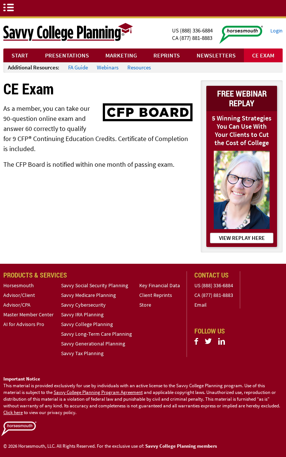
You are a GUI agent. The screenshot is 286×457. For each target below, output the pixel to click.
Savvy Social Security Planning (94, 285)
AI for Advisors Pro (23, 324)
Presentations (67, 55)
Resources (139, 67)
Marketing (121, 55)
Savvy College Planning (87, 324)
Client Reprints (155, 295)
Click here (13, 412)
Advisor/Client (19, 295)
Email (200, 304)
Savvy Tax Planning (82, 353)
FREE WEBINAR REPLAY (242, 98)
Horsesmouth (18, 285)
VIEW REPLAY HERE (242, 237)
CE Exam (263, 55)
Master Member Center (28, 314)
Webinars (107, 67)
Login (276, 30)
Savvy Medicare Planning (88, 295)
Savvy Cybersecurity (83, 304)
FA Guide (78, 67)
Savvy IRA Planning (82, 314)
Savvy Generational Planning (93, 343)
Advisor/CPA (17, 304)
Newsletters (216, 55)
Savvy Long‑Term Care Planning (96, 334)
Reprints (166, 55)
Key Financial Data (159, 285)
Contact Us (211, 274)
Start (20, 55)
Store (145, 304)
